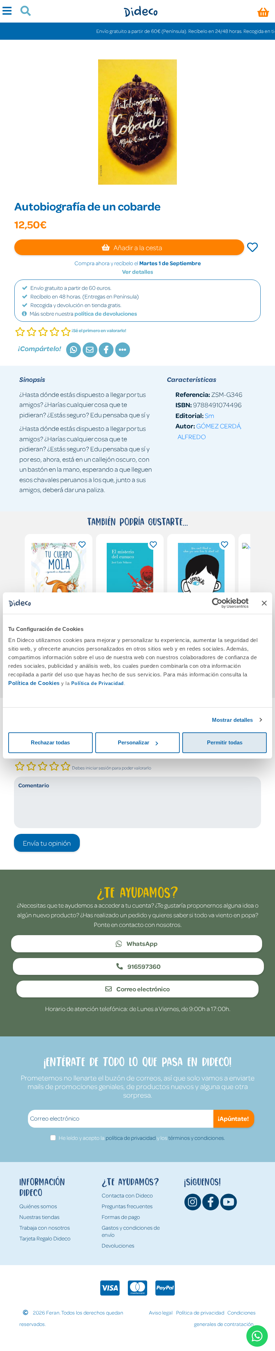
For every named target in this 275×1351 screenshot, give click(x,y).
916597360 (143, 966)
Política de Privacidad (97, 683)
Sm (209, 415)
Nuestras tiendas (39, 1216)
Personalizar (133, 742)
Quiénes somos (38, 1206)
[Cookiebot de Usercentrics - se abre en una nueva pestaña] (217, 603)
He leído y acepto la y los (142, 1137)
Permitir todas (224, 742)
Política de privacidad (200, 1312)
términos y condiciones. (196, 1137)
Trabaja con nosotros (44, 1227)
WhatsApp (141, 943)
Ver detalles (137, 271)
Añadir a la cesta (137, 247)
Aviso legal (161, 1312)
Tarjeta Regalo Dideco (45, 1238)
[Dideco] (140, 11)
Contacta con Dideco (127, 1195)
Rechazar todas (50, 742)
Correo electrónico (142, 989)
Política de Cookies (34, 683)
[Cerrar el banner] (264, 603)
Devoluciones (118, 1245)
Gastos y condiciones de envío (131, 1231)
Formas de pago (121, 1216)
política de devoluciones (105, 313)
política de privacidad (131, 1137)
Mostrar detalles (232, 720)
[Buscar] (23, 11)
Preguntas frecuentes (127, 1206)
